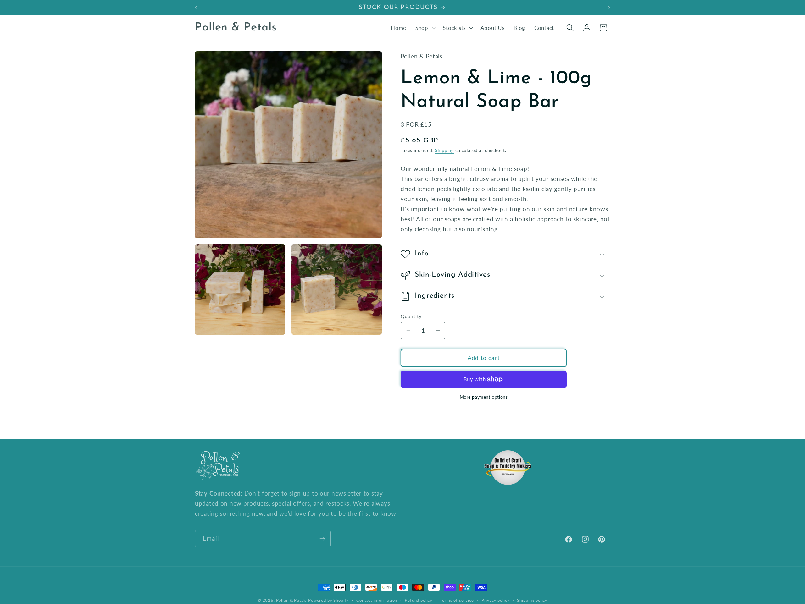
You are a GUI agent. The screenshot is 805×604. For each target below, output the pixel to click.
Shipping (444, 150)
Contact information (376, 600)
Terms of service (457, 600)
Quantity (411, 316)
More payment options (484, 397)
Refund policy (418, 600)
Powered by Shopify (328, 600)
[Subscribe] (322, 538)
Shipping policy (532, 600)
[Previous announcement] (196, 7)
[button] (424, 28)
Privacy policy (495, 600)
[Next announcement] (609, 7)
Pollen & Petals (291, 600)
